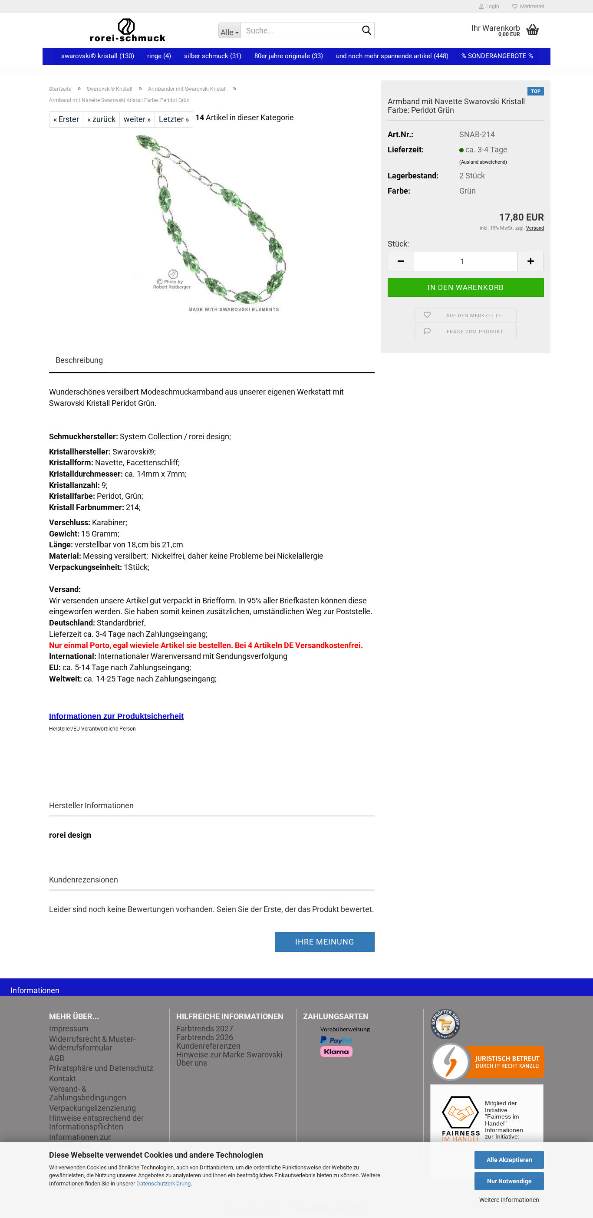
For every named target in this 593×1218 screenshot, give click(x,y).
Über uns (191, 1062)
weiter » (137, 119)
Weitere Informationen (509, 1199)
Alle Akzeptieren (509, 1159)
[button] (401, 261)
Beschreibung (79, 360)
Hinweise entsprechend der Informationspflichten (96, 1122)
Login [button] (491, 6)
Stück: (398, 243)
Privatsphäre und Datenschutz (101, 1068)
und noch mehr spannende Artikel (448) (392, 56)
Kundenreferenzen (208, 1045)
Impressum (69, 1028)
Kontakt (62, 1078)
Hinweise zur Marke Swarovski (229, 1054)
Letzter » (174, 119)
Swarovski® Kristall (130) (97, 56)
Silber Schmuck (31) (212, 56)
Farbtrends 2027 (204, 1028)
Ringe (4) (159, 56)
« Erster (66, 119)
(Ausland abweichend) (483, 162)
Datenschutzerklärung (163, 1183)
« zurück (101, 119)
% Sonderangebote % (497, 56)
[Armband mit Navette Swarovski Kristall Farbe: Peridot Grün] (212, 224)
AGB (56, 1058)
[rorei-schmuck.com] (127, 30)
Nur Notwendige (509, 1181)
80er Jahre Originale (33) (288, 56)
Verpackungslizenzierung (92, 1108)
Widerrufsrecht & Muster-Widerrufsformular (92, 1043)
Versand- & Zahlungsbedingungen (87, 1093)
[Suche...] (366, 31)
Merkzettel (530, 6)
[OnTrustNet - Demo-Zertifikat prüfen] (445, 1023)
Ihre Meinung (324, 941)
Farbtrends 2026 (204, 1037)
